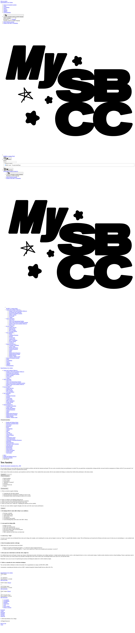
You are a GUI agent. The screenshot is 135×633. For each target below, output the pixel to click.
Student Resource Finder (14, 354)
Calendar (5, 10)
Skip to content (4, 1)
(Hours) (9, 582)
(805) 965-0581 (4, 580)
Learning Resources (13, 349)
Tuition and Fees (12, 327)
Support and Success (10, 344)
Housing (11, 336)
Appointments (9, 428)
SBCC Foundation (13, 340)
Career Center (12, 346)
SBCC (4, 455)
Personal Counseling (8, 457)
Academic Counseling (14, 345)
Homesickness (9, 446)
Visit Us (16, 171)
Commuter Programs (13, 335)
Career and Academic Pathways (13, 309)
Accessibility (6, 599)
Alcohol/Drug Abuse (10, 437)
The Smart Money (13, 331)
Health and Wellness (13, 347)
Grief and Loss (9, 445)
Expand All (3, 474)
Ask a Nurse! (9, 433)
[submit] (3, 167)
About (4, 6)
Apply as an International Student (16, 321)
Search (4, 160)
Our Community (10, 332)
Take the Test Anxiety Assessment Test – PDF (11, 465)
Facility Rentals (12, 341)
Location (8, 432)
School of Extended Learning (9, 4)
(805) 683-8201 (4, 588)
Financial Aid (12, 328)
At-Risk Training (10, 435)
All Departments (7, 12)
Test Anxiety (9, 452)
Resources (8, 426)
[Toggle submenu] (13, 326)
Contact (8, 430)
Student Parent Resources (14, 352)
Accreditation (6, 7)
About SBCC (6, 171)
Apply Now (11, 319)
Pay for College (9, 326)
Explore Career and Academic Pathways (18, 311)
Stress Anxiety (9, 449)
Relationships (9, 447)
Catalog (10, 317)
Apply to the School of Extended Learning (18, 322)
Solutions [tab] (3, 508)
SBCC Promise (12, 330)
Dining (10, 333)
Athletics (5, 11)
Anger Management (10, 438)
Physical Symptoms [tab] (5, 475)
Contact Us (11, 171)
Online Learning (12, 314)
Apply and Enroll (10, 318)
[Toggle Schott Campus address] (1, 584)
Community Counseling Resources (14, 440)
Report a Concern (7, 607)
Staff (7, 431)
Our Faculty (11, 316)
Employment (6, 603)
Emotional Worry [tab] (4, 488)
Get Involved (12, 337)
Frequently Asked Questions (12, 444)
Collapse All (9, 474)
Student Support (12, 355)
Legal (4, 605)
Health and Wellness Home (12, 422)
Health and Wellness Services (9, 456)
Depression (8, 441)
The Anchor (9, 424)
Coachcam (11, 342)
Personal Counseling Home (12, 423)
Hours (7, 427)
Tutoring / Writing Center (14, 356)
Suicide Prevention (10, 450)
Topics (7, 436)
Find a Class (11, 325)
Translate (14, 19)
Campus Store (12, 339)
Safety (10, 351)
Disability (5, 602)
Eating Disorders (10, 442)
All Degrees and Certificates (15, 312)
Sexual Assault (9, 451)
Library (5, 8)
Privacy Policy (6, 606)
